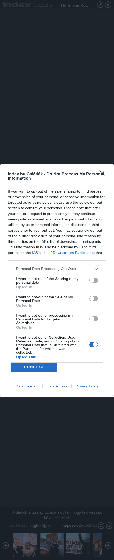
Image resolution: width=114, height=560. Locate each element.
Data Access (57, 386)
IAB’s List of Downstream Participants (63, 252)
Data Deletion (27, 386)
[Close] (104, 174)
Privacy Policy (87, 386)
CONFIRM (34, 367)
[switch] (93, 280)
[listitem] (57, 268)
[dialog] (57, 280)
